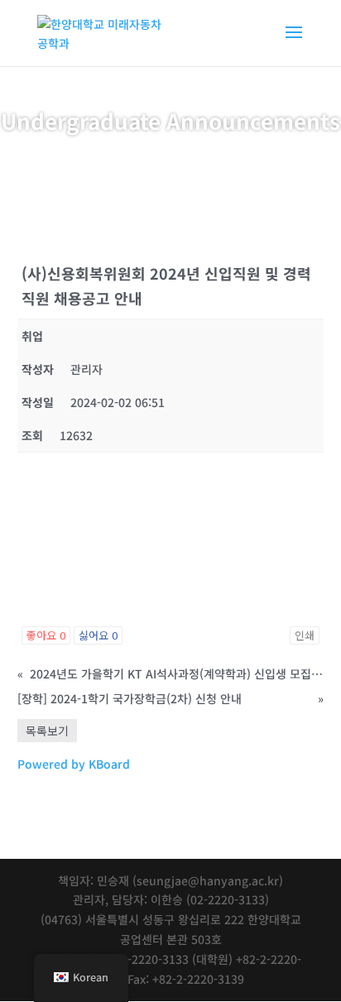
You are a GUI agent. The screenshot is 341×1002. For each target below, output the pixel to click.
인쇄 (305, 635)
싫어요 (98, 635)
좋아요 (45, 635)
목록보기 (47, 730)
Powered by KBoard (73, 763)
